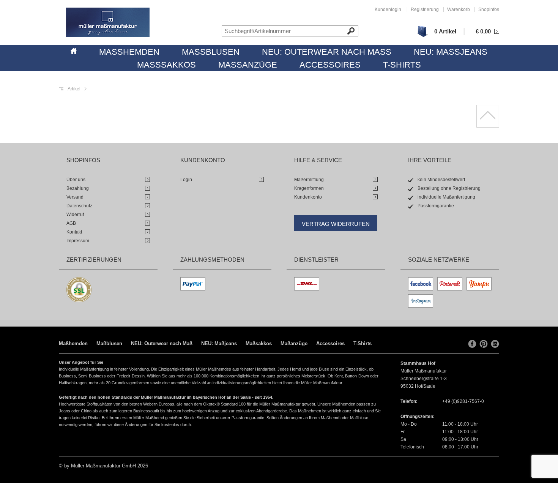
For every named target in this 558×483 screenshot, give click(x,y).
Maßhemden (129, 52)
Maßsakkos (166, 64)
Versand (75, 197)
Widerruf (75, 214)
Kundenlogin (388, 9)
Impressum (77, 240)
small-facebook (472, 344)
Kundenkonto (308, 197)
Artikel (74, 89)
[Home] (73, 50)
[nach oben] (487, 116)
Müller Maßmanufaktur (108, 22)
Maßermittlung (309, 179)
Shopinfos (488, 9)
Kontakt (74, 232)
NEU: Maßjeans (450, 52)
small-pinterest (483, 344)
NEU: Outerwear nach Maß (326, 52)
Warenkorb (458, 9)
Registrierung (425, 9)
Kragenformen (309, 188)
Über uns (75, 179)
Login (186, 179)
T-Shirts (402, 64)
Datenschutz (79, 205)
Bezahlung (77, 188)
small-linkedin (495, 344)
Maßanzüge (247, 64)
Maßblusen (211, 52)
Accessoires (330, 64)
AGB (71, 223)
